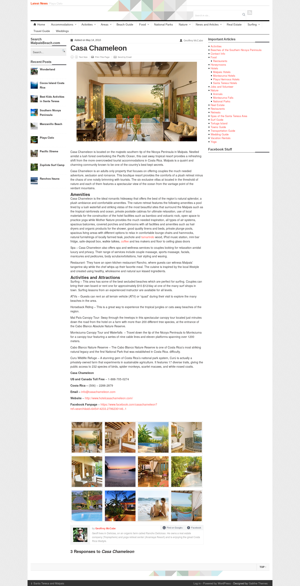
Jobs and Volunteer (222, 86)
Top (263, 567)
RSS (249, 12)
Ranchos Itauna (49, 178)
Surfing (252, 24)
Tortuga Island (219, 123)
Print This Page (102, 57)
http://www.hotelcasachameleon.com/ (109, 398)
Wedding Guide (220, 134)
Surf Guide (217, 120)
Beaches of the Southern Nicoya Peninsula (236, 50)
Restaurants (220, 61)
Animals (218, 94)
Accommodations (62, 24)
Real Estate (234, 24)
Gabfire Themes (258, 583)
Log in (197, 583)
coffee (125, 241)
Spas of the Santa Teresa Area (229, 116)
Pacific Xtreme (58, 3)
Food (142, 24)
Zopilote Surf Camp (52, 165)
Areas (104, 24)
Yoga (214, 142)
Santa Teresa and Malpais (47, 583)
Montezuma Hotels (224, 75)
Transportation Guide (223, 131)
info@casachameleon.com (98, 392)
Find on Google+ (175, 527)
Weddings (62, 31)
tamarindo (147, 237)
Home (41, 24)
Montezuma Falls (223, 98)
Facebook (196, 527)
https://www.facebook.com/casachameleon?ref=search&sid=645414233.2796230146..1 (113, 406)
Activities (87, 24)
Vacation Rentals (221, 138)
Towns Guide (218, 127)
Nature (183, 24)
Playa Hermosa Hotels (226, 79)
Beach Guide (125, 24)
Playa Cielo (47, 137)
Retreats (216, 112)
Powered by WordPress (217, 583)
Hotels (214, 68)
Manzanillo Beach (51, 124)
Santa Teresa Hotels (225, 83)
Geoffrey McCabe (193, 40)
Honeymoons (218, 64)
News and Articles (207, 24)
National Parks (163, 24)
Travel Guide (41, 31)
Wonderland (47, 69)
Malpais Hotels (222, 72)
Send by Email (124, 57)
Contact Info (218, 53)
